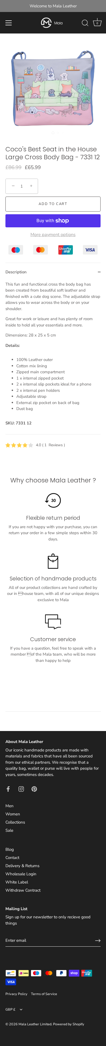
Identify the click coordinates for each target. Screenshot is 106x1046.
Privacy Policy (16, 994)
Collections (15, 822)
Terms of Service (44, 994)
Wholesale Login (20, 874)
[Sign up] (98, 940)
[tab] (53, 358)
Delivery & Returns (22, 865)
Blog (9, 849)
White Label (16, 882)
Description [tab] (16, 272)
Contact (12, 857)
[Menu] (9, 23)
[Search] (85, 24)
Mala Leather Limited (34, 1024)
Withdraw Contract (22, 890)
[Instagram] (21, 788)
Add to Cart (53, 203)
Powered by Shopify (68, 1024)
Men (9, 806)
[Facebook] (8, 788)
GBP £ (10, 1010)
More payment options (53, 235)
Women (12, 814)
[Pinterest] (34, 788)
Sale (9, 830)
